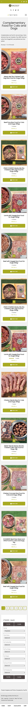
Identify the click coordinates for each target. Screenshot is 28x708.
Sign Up (15, 15)
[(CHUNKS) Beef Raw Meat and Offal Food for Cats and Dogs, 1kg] (14, 533)
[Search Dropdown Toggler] (11, 10)
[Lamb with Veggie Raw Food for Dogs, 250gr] (14, 349)
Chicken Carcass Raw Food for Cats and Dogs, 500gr (14, 494)
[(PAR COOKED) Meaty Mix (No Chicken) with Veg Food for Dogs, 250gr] (14, 301)
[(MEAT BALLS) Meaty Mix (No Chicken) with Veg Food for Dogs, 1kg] (14, 440)
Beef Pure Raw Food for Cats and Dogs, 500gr (14, 123)
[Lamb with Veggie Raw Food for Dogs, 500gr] (14, 210)
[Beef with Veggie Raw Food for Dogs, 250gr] (14, 581)
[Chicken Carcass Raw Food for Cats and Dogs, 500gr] (14, 488)
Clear (19, 624)
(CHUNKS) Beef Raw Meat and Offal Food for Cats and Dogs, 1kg (14, 540)
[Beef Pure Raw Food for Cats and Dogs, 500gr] (14, 117)
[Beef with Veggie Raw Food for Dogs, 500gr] (14, 256)
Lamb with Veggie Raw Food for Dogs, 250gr (14, 355)
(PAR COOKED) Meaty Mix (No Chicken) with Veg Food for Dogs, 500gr (14, 169)
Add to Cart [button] (15, 86)
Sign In (11, 15)
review (17, 358)
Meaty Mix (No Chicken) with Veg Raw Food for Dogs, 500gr (14, 77)
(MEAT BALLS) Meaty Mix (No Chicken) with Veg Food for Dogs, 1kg (14, 447)
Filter (8, 624)
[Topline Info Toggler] (2, 2)
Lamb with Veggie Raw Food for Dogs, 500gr (14, 216)
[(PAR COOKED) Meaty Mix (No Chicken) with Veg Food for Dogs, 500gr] (14, 162)
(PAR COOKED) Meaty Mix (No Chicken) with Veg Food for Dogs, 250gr (14, 308)
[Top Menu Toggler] (25, 15)
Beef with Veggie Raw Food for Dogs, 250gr (14, 587)
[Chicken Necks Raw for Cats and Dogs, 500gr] (14, 394)
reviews (14, 80)
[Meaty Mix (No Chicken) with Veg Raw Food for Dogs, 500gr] (14, 71)
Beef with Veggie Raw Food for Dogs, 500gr (14, 262)
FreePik (25, 690)
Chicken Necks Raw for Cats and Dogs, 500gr (14, 401)
